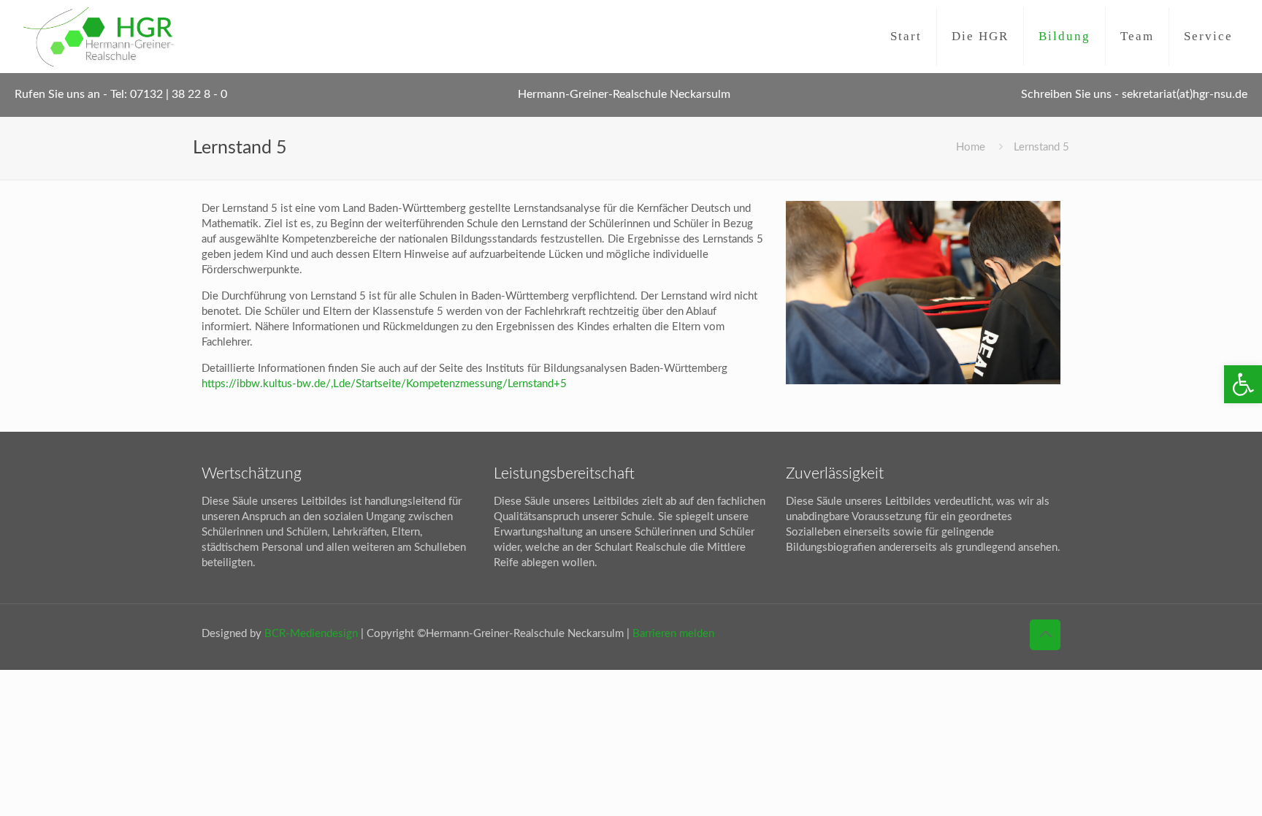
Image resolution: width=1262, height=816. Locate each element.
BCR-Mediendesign (311, 633)
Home (970, 147)
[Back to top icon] (1045, 634)
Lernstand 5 (1041, 147)
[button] (1243, 384)
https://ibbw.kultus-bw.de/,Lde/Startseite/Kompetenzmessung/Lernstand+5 (384, 383)
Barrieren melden (673, 633)
